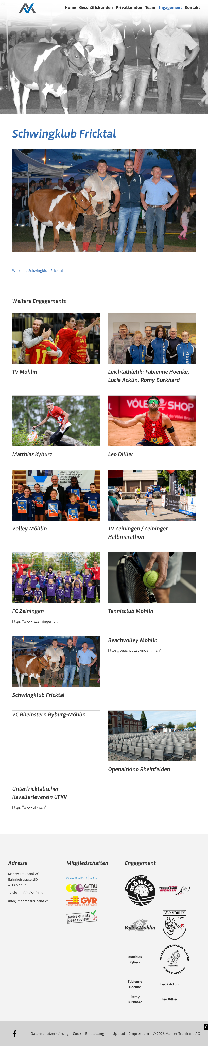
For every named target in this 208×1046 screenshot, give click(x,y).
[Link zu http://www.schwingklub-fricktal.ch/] (174, 959)
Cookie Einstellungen (91, 1033)
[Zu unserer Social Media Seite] (14, 1033)
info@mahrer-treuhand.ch (28, 900)
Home (70, 7)
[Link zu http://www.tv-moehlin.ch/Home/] (140, 890)
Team (150, 7)
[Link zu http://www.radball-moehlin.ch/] (174, 925)
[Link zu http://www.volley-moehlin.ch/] (140, 925)
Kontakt (192, 7)
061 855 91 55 (33, 892)
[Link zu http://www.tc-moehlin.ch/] (174, 890)
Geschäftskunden (96, 7)
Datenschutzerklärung (50, 1033)
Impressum (139, 1033)
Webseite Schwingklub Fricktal (37, 270)
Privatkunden (129, 7)
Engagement (170, 7)
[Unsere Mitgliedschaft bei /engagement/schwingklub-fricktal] (81, 877)
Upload (119, 1033)
